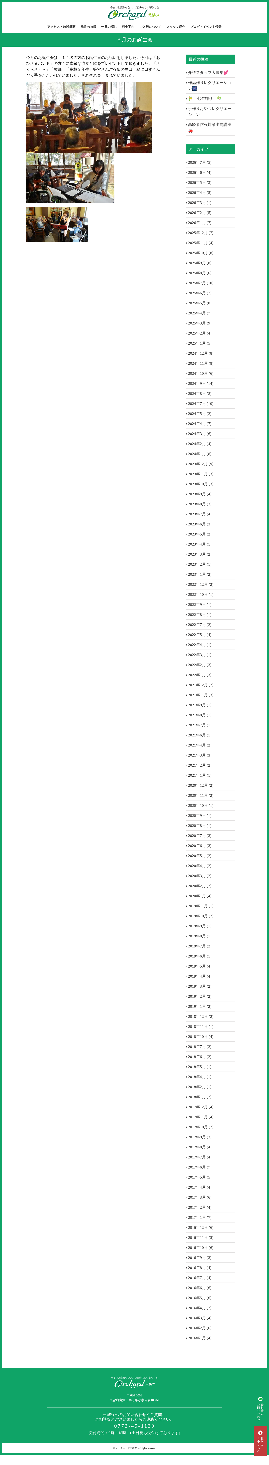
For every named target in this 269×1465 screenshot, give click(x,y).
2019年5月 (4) (199, 966)
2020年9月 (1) (199, 815)
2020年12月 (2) (200, 785)
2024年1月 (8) (199, 454)
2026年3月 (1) (199, 202)
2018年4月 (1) (199, 1077)
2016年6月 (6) (199, 1288)
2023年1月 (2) (199, 574)
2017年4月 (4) (199, 1187)
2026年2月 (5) (199, 212)
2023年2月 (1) (199, 564)
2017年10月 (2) (200, 1127)
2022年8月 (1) (199, 614)
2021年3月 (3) (199, 755)
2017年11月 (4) (200, 1117)
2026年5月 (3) (199, 182)
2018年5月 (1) (199, 1066)
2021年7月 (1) (199, 725)
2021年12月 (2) (200, 685)
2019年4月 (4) (199, 976)
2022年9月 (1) (199, 604)
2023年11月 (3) (200, 474)
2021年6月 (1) (199, 735)
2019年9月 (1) (199, 926)
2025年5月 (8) (199, 303)
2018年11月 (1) (200, 1026)
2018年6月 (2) (199, 1056)
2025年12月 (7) (200, 233)
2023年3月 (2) (199, 554)
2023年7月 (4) (199, 514)
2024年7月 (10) (200, 403)
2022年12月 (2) (200, 584)
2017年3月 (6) (199, 1197)
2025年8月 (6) (199, 273)
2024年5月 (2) (199, 413)
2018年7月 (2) (199, 1046)
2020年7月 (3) (199, 835)
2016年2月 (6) (199, 1328)
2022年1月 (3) (199, 675)
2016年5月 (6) (199, 1298)
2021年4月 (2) (199, 745)
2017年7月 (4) (199, 1157)
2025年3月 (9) (199, 323)
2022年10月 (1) (200, 594)
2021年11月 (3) (200, 695)
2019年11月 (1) (200, 906)
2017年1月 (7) (199, 1217)
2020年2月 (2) (199, 886)
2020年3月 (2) (199, 876)
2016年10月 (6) (200, 1247)
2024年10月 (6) (200, 373)
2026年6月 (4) (199, 172)
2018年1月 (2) (199, 1097)
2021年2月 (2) (199, 765)
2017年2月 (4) (199, 1207)
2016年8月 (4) (199, 1267)
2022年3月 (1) (199, 655)
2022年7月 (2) (199, 624)
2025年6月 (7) (199, 293)
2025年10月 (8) (200, 253)
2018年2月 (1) (199, 1087)
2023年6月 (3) (199, 524)
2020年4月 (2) (199, 866)
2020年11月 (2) (200, 795)
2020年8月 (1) (199, 825)
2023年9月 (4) (199, 494)
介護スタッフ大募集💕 (208, 72)
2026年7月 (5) (199, 162)
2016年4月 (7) (199, 1308)
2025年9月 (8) (199, 263)
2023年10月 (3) (200, 484)
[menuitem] (64, 27)
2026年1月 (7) (199, 222)
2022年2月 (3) (199, 665)
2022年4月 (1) (199, 644)
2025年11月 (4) (200, 243)
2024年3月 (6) (199, 433)
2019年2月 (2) (199, 996)
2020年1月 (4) (199, 896)
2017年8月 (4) (199, 1147)
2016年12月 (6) (200, 1227)
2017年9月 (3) (199, 1137)
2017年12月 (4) (200, 1107)
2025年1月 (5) (199, 343)
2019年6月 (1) (199, 956)
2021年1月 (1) (199, 775)
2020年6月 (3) (199, 845)
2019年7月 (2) (199, 946)
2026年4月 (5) (199, 192)
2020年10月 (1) (200, 805)
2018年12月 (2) (200, 1016)
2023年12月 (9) (200, 464)
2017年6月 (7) (199, 1167)
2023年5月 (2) (199, 534)
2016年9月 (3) (199, 1257)
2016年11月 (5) (200, 1237)
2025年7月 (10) (200, 283)
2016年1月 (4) (199, 1338)
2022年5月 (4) (199, 634)
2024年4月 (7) (199, 423)
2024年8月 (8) (199, 393)
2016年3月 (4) (199, 1318)
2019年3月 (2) (199, 986)
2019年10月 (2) (200, 916)
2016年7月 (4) (199, 1277)
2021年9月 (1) (199, 705)
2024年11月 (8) (200, 363)
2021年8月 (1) (199, 715)
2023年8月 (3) (199, 504)
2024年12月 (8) (200, 353)
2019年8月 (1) (199, 936)
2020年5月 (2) (199, 855)
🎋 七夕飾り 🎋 (205, 98)
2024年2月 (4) (199, 444)
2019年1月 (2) (199, 1006)
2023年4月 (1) (199, 544)
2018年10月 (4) (200, 1036)
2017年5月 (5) (199, 1177)
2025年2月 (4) (199, 333)
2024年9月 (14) (200, 383)
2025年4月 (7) (199, 313)
